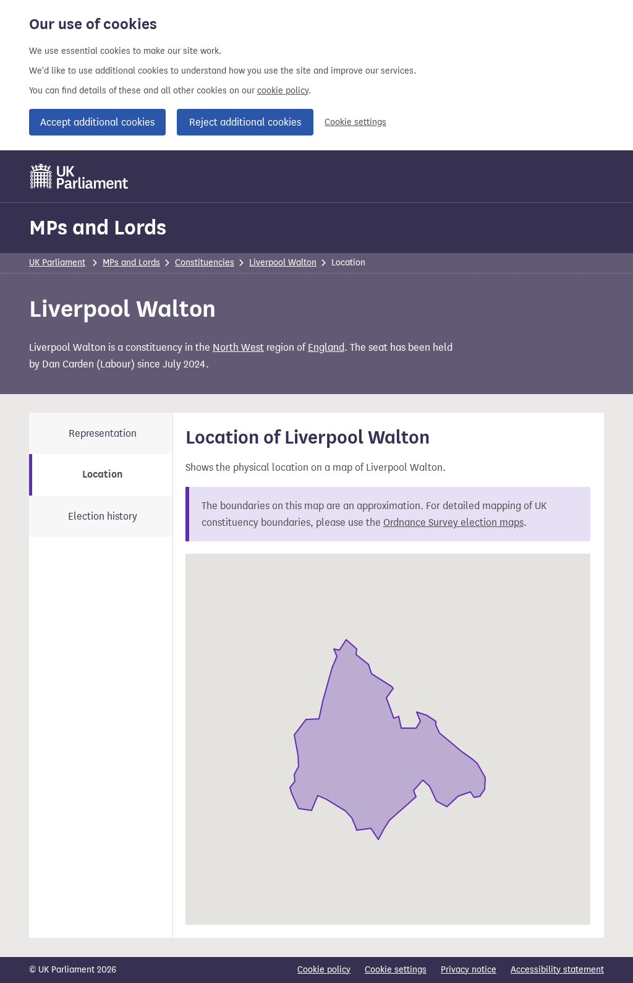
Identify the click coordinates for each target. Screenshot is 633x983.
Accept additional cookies (97, 122)
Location (102, 474)
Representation (103, 433)
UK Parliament (57, 262)
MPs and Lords (97, 227)
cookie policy (282, 90)
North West (238, 347)
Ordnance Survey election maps (453, 522)
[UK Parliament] (79, 176)
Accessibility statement (557, 969)
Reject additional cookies (245, 122)
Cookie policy (323, 969)
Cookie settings (355, 122)
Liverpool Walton (282, 262)
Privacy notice (468, 969)
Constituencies (204, 262)
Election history (102, 516)
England (326, 347)
